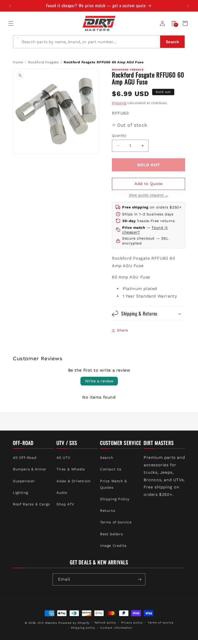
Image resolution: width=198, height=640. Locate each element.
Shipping (119, 103)
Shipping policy (83, 627)
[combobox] (89, 42)
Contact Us (110, 469)
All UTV (63, 457)
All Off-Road (24, 457)
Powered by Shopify (73, 623)
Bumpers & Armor (29, 469)
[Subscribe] (139, 579)
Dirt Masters (47, 623)
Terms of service (160, 622)
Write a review (99, 381)
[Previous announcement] (10, 5)
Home (18, 62)
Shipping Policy (114, 499)
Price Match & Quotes (113, 484)
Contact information (116, 627)
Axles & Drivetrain (73, 481)
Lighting (20, 492)
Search (106, 457)
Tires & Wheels (70, 469)
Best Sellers (111, 534)
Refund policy (105, 622)
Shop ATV (65, 504)
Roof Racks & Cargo (31, 504)
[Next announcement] (188, 5)
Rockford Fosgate (43, 62)
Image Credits (113, 545)
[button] (10, 23)
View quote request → (148, 195)
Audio (61, 492)
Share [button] (122, 330)
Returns (107, 511)
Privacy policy (132, 622)
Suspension (24, 481)
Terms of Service (116, 522)
